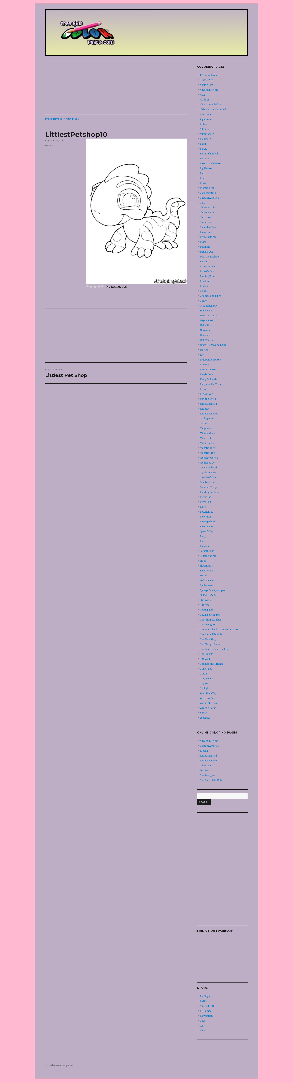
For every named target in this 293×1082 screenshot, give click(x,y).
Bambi (203, 143)
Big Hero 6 (206, 168)
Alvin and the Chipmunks (214, 109)
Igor (202, 354)
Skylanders (206, 565)
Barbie (203, 148)
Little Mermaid (208, 403)
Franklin (205, 281)
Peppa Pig (205, 497)
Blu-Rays (205, 996)
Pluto (203, 506)
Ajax (202, 94)
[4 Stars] (98, 286)
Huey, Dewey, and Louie (213, 345)
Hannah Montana (210, 315)
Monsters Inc (207, 453)
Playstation (206, 1016)
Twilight (204, 688)
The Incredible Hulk (211, 634)
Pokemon (205, 516)
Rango (203, 536)
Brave (203, 183)
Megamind (206, 428)
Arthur (203, 124)
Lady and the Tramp (211, 384)
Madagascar (207, 418)
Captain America (209, 197)
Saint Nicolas (207, 551)
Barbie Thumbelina (210, 153)
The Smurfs (206, 654)
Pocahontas (206, 511)
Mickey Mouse (208, 433)
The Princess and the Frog (214, 649)
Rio (201, 541)
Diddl (203, 242)
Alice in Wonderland (211, 104)
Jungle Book (206, 374)
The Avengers (207, 624)
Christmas (205, 217)
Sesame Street (208, 556)
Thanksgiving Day (210, 614)
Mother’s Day (207, 462)
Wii (201, 1025)
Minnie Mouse (208, 443)
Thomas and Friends (211, 663)
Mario (203, 423)
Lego (203, 389)
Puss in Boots (207, 526)
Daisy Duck (206, 232)
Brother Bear (207, 188)
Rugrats (204, 546)
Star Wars (205, 600)
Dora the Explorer (210, 256)
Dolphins (205, 246)
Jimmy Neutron (208, 369)
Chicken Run (207, 212)
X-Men (203, 713)
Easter (203, 261)
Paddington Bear (209, 492)
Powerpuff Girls (209, 521)
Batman (204, 158)
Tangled (205, 605)
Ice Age (204, 349)
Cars (202, 202)
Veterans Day (207, 698)
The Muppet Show (210, 644)
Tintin (203, 673)
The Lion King (208, 639)
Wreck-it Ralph (208, 708)
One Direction (207, 482)
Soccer (203, 575)
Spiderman (206, 585)
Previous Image (53, 118)
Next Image (72, 118)
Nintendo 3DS (207, 1006)
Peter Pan (205, 502)
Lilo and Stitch (208, 399)
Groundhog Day (209, 305)
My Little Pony (208, 472)
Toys (203, 1020)
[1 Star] (87, 286)
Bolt (202, 173)
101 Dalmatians (208, 75)
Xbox (203, 1030)
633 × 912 (50, 145)
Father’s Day (207, 271)
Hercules (205, 330)
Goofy (203, 300)
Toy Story (205, 683)
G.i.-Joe (204, 291)
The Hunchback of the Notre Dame (219, 629)
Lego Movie (206, 394)
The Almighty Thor (210, 619)
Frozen (204, 286)
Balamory (205, 139)
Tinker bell (206, 668)
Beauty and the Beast (211, 163)
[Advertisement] (117, 88)
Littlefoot (205, 408)
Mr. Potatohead (208, 467)
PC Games (205, 1011)
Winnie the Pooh (209, 703)
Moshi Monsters (209, 457)
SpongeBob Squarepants (214, 590)
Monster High (207, 448)
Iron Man (205, 364)
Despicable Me (208, 237)
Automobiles (207, 134)
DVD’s (203, 1001)
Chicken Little (207, 207)
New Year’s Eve (208, 477)
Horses (204, 335)
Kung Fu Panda (208, 379)
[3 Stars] (95, 286)
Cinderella (206, 222)
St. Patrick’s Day (209, 595)
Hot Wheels (206, 340)
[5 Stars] (102, 286)
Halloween (206, 310)
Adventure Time (209, 89)
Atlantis (204, 129)
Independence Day (210, 359)
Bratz (203, 178)
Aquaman (205, 119)
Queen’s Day (207, 531)
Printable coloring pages (59, 1065)
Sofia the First (207, 580)
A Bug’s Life (206, 85)
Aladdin (204, 99)
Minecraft (205, 438)
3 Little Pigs (206, 80)
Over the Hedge (208, 487)
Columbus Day (208, 227)
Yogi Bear (205, 717)
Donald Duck (207, 251)
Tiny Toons (206, 678)
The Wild (205, 659)
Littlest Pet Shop (209, 413)
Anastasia (205, 114)
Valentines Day (208, 693)
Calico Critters (208, 192)
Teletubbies (206, 609)
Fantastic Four (208, 266)
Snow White (206, 570)
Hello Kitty (206, 325)
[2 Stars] (91, 286)
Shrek (203, 560)
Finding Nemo (208, 276)
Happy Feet (206, 320)
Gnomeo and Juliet (210, 296)
